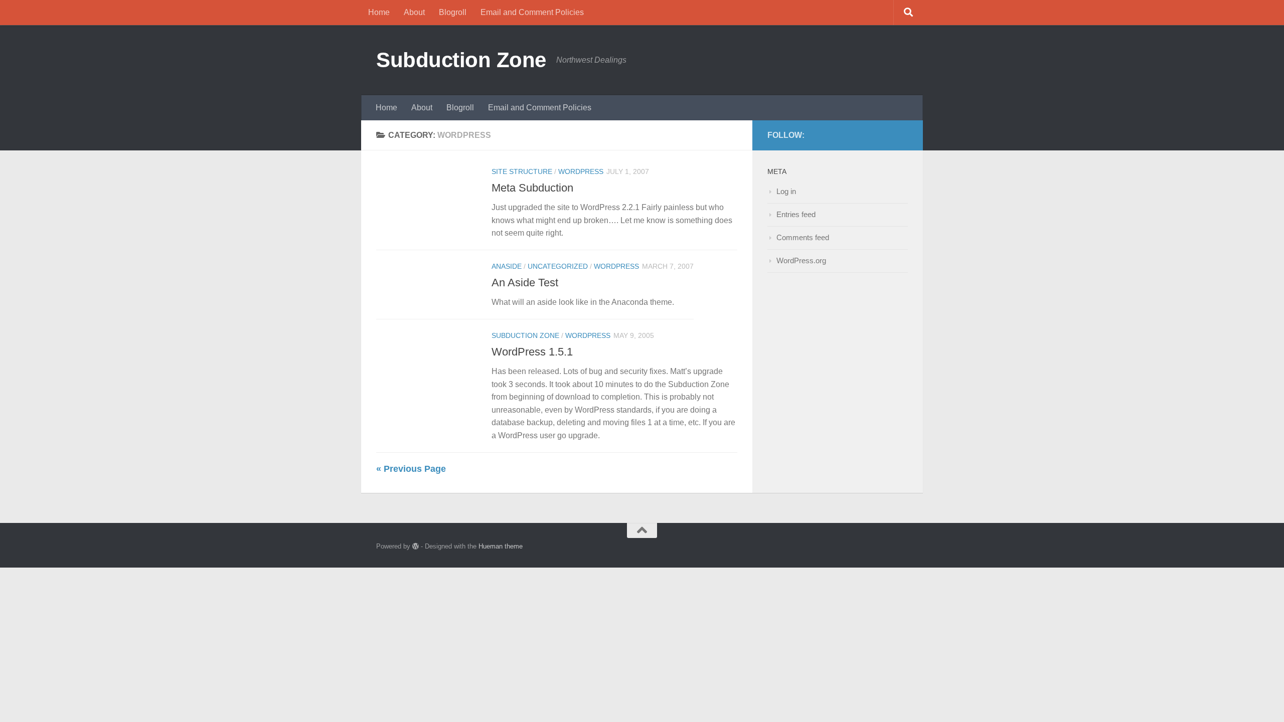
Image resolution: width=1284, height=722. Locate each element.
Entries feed (796, 214)
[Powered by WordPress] (415, 546)
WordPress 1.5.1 (532, 351)
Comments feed (802, 237)
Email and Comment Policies (532, 12)
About (414, 12)
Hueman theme (500, 546)
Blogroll (452, 12)
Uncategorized (558, 266)
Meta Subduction (532, 188)
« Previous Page (411, 469)
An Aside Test (525, 282)
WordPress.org (801, 260)
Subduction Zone (461, 60)
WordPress (580, 171)
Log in (786, 191)
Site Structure (522, 171)
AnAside (507, 266)
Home (379, 12)
